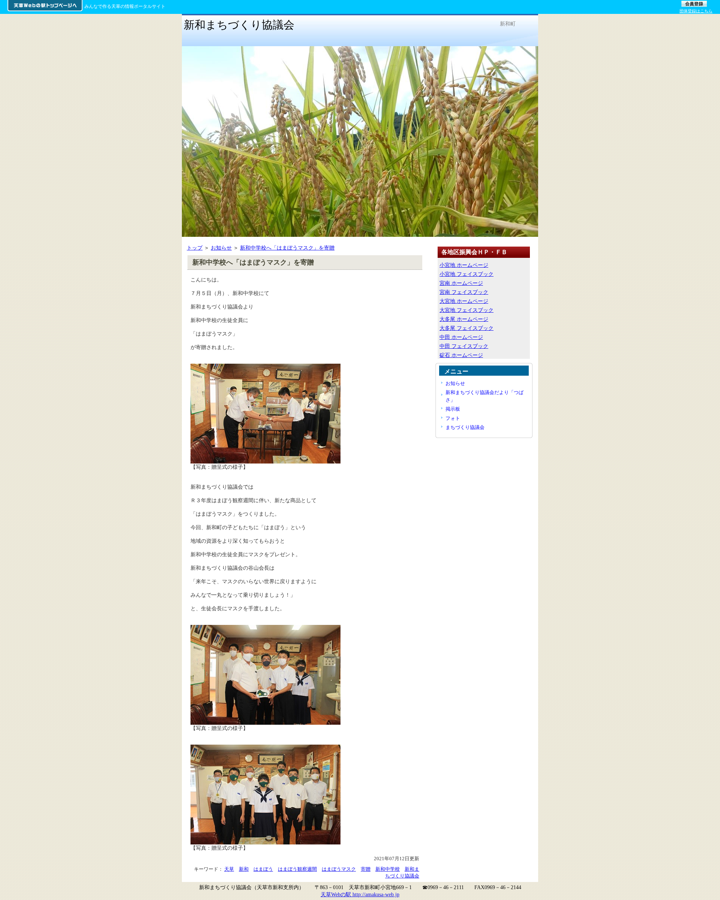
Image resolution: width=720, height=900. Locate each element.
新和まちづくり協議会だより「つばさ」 (485, 396)
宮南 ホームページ (461, 283)
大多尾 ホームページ (464, 319)
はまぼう (263, 869)
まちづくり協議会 (465, 427)
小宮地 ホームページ (464, 265)
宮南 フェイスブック (464, 292)
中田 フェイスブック (464, 346)
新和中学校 (387, 869)
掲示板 (453, 409)
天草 (229, 869)
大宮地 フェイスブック (467, 310)
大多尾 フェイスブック (467, 328)
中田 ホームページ (461, 337)
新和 (244, 869)
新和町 (508, 24)
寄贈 (365, 869)
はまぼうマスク (339, 869)
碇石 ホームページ (461, 355)
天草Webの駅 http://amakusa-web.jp (360, 894)
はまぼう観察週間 (297, 869)
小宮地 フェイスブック (467, 274)
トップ (194, 248)
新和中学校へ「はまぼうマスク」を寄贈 (287, 248)
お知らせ (221, 248)
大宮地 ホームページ (464, 301)
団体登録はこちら (696, 11)
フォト (453, 418)
